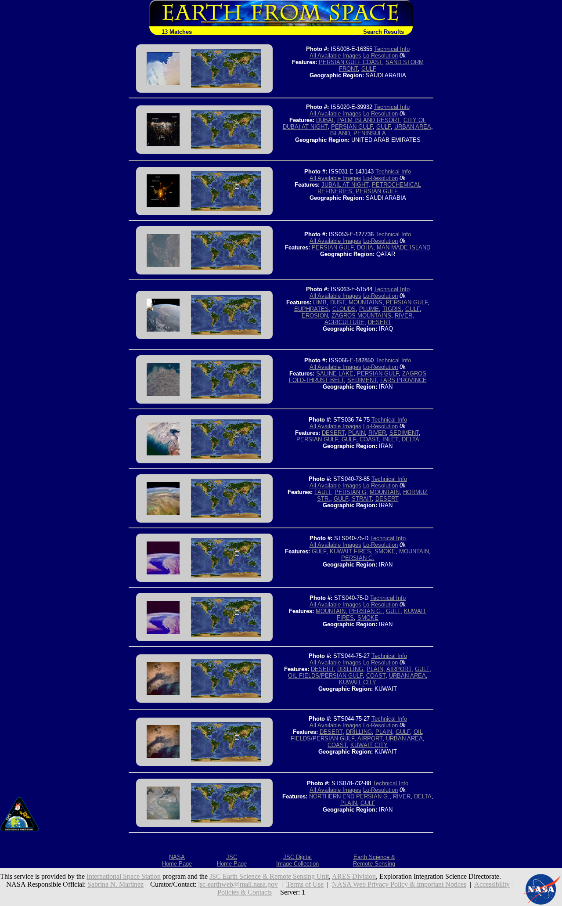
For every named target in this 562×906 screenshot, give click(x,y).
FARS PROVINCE (403, 380)
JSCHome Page (232, 860)
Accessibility (492, 884)
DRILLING (350, 669)
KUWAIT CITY (357, 682)
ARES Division (354, 876)
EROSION (315, 315)
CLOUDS (344, 309)
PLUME (369, 309)
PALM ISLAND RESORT (368, 120)
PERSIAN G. (358, 558)
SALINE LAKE (334, 373)
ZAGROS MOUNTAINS (361, 315)
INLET (390, 439)
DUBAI (325, 120)
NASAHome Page (177, 860)
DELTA (410, 439)
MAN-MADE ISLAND (403, 247)
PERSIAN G (350, 492)
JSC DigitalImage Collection (297, 860)
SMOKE (385, 551)
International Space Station (123, 876)
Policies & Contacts (244, 892)
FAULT (322, 492)
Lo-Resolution (380, 55)
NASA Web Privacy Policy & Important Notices (399, 884)
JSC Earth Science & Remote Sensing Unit (269, 876)
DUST (337, 302)
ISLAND (339, 133)
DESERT (379, 322)
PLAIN (356, 433)
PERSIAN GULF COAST (350, 62)
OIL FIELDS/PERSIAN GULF (325, 675)
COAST (369, 439)
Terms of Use (305, 884)
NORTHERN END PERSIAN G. (349, 796)
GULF (368, 68)
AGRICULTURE (344, 322)
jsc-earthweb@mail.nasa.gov (238, 884)
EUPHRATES (311, 309)
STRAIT (362, 498)
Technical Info (392, 49)
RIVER (403, 315)
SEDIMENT (362, 380)
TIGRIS (392, 309)
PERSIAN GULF (352, 126)
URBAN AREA (412, 126)
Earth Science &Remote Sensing (374, 860)
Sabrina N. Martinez (115, 884)
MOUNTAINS (365, 302)
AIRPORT (398, 669)
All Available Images (335, 55)
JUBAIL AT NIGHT (344, 184)
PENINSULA (369, 133)
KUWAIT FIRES (350, 551)
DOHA (365, 247)
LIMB (320, 302)
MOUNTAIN (385, 492)
